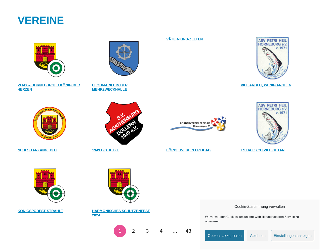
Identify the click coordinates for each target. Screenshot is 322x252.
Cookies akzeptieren (225, 235)
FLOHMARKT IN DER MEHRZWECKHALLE (110, 87)
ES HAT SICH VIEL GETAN (263, 150)
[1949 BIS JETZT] (124, 123)
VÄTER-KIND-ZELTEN (184, 39)
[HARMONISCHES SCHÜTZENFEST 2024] (124, 184)
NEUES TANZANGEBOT (37, 150)
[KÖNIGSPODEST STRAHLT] (50, 184)
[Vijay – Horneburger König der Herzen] (50, 58)
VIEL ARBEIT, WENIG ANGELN (266, 85)
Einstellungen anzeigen (292, 235)
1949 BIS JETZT (105, 150)
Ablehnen (257, 235)
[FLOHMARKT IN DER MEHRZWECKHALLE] (124, 58)
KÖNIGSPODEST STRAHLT (40, 211)
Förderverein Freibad (188, 150)
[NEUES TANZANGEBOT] (50, 123)
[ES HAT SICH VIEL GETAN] (273, 123)
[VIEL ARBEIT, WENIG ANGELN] (273, 58)
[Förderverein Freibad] (198, 123)
